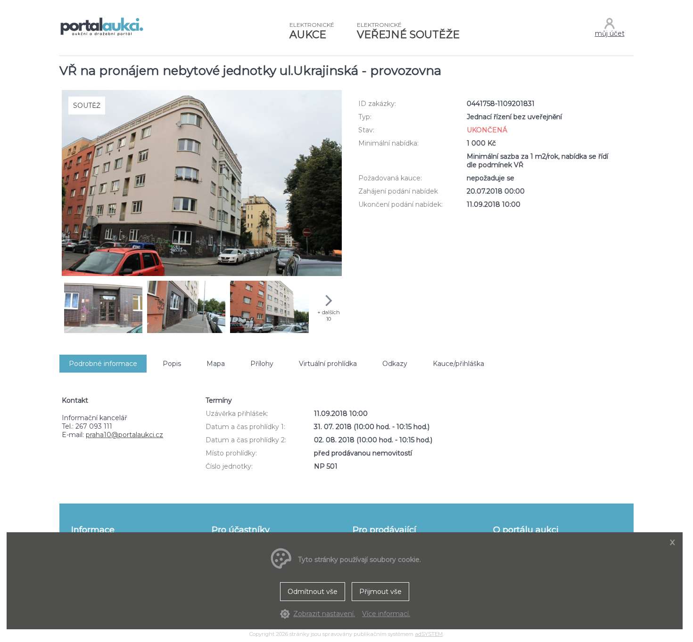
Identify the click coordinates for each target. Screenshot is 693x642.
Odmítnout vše (313, 591)
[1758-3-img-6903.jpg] (269, 307)
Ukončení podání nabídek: (400, 204)
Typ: (364, 117)
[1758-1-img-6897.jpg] (103, 307)
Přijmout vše (380, 591)
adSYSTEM (429, 634)
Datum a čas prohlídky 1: (245, 427)
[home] (101, 35)
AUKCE (311, 31)
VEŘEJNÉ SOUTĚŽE (408, 31)
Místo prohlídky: (231, 453)
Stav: (366, 130)
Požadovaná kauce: (390, 178)
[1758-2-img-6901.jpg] (186, 307)
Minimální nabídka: (388, 143)
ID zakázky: (377, 103)
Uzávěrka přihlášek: (237, 413)
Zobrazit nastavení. (324, 613)
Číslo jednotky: (229, 466)
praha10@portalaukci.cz (124, 435)
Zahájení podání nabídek (398, 191)
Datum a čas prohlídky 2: (246, 440)
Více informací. (386, 613)
